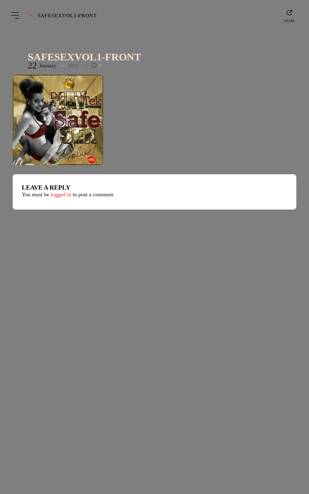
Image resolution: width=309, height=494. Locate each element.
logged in (61, 194)
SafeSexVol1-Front (84, 57)
